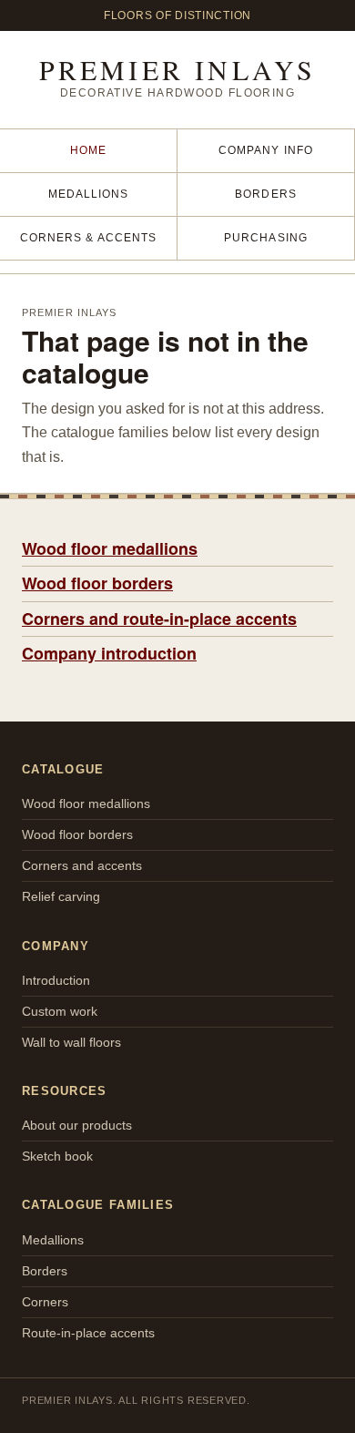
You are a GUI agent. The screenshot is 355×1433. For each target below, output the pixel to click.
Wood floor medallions (110, 548)
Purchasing (266, 237)
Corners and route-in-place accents (159, 618)
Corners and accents (82, 865)
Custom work (59, 1011)
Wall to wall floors (71, 1042)
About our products (77, 1125)
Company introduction (109, 653)
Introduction (56, 980)
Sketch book (57, 1156)
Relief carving (61, 896)
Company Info (265, 150)
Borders (266, 194)
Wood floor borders (97, 583)
